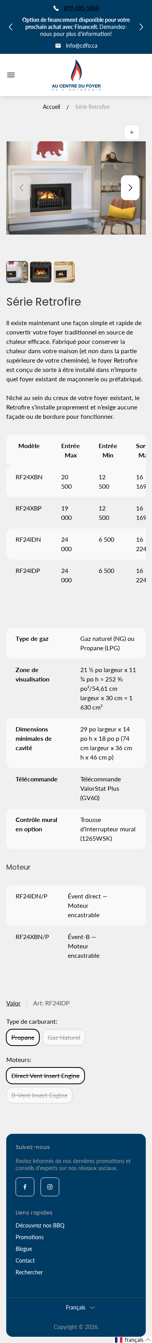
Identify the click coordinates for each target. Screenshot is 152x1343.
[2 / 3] (40, 272)
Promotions (30, 1237)
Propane (22, 1037)
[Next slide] (130, 187)
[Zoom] (132, 132)
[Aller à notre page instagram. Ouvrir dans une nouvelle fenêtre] (50, 1187)
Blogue (24, 1248)
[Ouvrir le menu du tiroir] (11, 75)
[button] (133, 1340)
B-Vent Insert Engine (39, 1095)
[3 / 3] (64, 272)
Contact (25, 1260)
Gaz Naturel (64, 1037)
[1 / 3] (17, 272)
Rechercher (29, 1272)
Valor (13, 1003)
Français (75, 1307)
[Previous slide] (21, 187)
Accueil (51, 106)
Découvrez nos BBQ (40, 1225)
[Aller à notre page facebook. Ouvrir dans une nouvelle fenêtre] (25, 1187)
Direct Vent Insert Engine (45, 1075)
